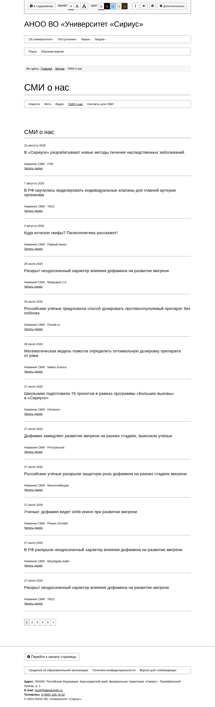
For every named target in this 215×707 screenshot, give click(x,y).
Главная (46, 68)
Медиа (59, 68)
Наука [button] (85, 39)
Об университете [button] (40, 39)
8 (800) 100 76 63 (53, 694)
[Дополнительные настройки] (152, 6)
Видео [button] (59, 104)
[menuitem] (40, 39)
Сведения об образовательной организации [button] (58, 670)
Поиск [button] (33, 51)
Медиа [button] (99, 39)
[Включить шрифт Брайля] (135, 6)
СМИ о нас (75, 68)
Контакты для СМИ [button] (100, 104)
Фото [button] (47, 104)
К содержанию (43, 6)
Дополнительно (173, 6)
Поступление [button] (66, 39)
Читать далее (33, 168)
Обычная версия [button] (52, 51)
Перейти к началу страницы (53, 657)
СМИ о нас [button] (75, 104)
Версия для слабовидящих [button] (158, 670)
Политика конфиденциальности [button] (114, 670)
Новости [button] (34, 104)
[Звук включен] (144, 6)
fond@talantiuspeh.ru (49, 690)
